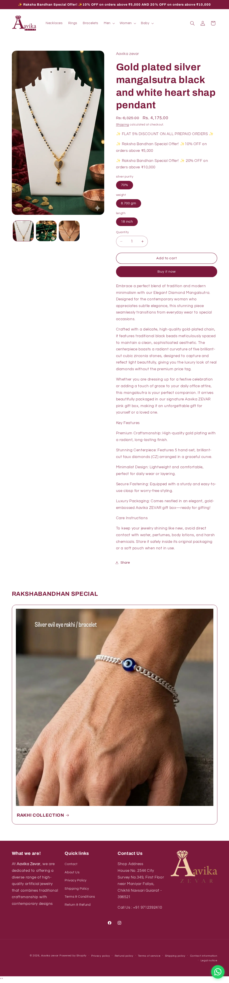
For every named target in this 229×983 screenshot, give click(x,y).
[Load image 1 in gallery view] (23, 231)
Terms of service (149, 956)
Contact (71, 864)
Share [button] (125, 562)
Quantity (122, 232)
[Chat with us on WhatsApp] (218, 972)
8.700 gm (128, 203)
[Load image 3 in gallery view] (69, 231)
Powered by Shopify (73, 955)
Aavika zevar (50, 955)
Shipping (122, 124)
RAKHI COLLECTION (40, 815)
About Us (72, 872)
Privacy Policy (76, 880)
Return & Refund (78, 904)
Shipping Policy (77, 888)
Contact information (203, 956)
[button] (109, 23)
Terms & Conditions (80, 896)
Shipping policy (175, 956)
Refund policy (124, 956)
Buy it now (166, 271)
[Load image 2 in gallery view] (46, 231)
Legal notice (209, 960)
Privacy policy (100, 956)
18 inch (127, 221)
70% (124, 185)
